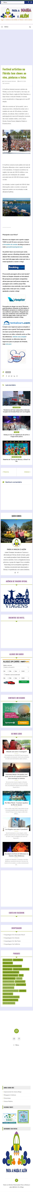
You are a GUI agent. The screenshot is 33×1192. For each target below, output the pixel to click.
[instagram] (31, 2)
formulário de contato (11, 244)
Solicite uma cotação (19, 336)
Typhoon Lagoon (7, 994)
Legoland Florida (20, 981)
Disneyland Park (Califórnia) (10, 972)
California (16, 407)
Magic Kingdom (21, 984)
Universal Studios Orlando (10, 1000)
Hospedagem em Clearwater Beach (14, 934)
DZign (22, 1187)
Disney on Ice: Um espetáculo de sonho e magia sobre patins (17, 435)
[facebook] (28, 2)
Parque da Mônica (8, 987)
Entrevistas (7, 1098)
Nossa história (8, 1101)
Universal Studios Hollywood (11, 997)
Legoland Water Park (9, 984)
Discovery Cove (7, 963)
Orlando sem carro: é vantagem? (16, 751)
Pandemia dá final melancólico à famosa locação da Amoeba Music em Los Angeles (16, 411)
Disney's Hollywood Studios (21, 969)
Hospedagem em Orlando (11, 938)
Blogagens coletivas (10, 1095)
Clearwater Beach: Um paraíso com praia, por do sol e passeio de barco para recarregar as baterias (16, 776)
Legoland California (8, 981)
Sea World (22, 990)
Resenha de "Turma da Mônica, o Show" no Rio (16, 460)
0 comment (6, 83)
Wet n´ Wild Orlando (8, 1003)
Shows (8, 372)
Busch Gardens (18, 960)
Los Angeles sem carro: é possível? (16, 829)
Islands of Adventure (9, 978)
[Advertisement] (16, 47)
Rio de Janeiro (16, 457)
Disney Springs (7, 969)
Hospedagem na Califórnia (12, 944)
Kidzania (19, 978)
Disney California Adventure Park (12, 966)
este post (8, 344)
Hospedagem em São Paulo (12, 941)
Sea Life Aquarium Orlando (10, 990)
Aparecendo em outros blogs (12, 1092)
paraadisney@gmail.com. (15, 247)
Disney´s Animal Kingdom (10, 975)
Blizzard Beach (7, 960)
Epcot (21, 975)
